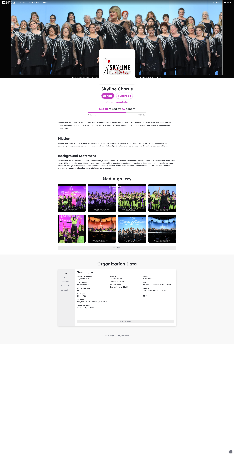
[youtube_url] (144, 296)
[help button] (230, 451)
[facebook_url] (146, 296)
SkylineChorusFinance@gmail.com (157, 284)
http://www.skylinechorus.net (154, 290)
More (118, 248)
